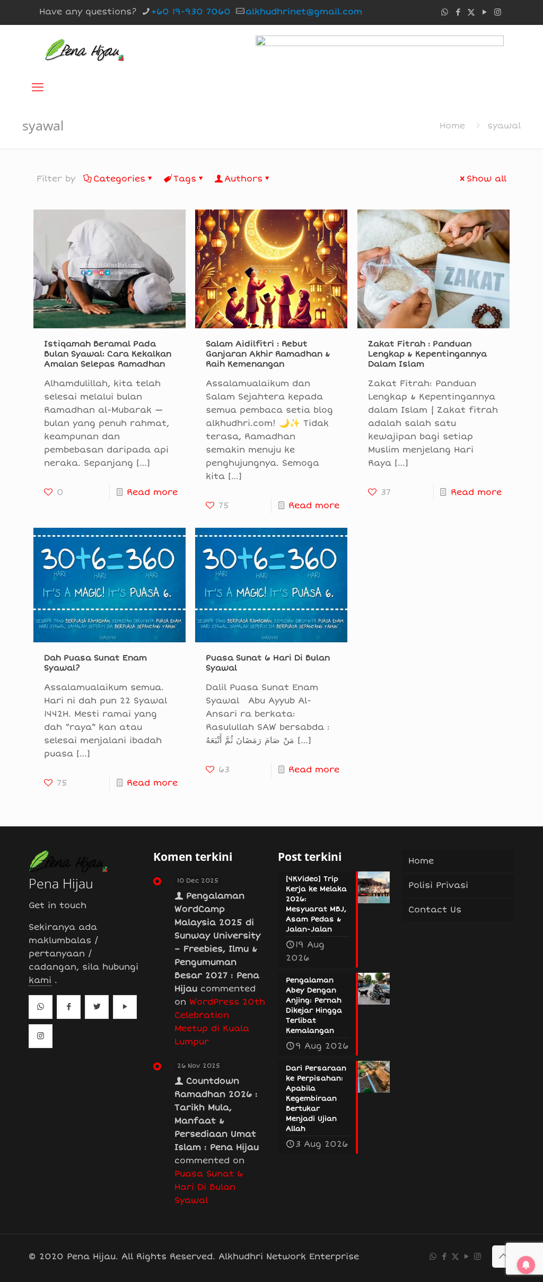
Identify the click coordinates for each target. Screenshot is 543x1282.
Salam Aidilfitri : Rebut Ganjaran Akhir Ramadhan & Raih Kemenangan (268, 354)
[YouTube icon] (484, 12)
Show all (486, 178)
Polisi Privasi (438, 885)
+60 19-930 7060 (191, 11)
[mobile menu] (38, 88)
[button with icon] (40, 1007)
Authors (243, 178)
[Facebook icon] (458, 12)
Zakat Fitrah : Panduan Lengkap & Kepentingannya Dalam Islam (427, 354)
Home (452, 125)
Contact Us (434, 909)
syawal (504, 125)
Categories (119, 178)
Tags (184, 178)
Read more (152, 492)
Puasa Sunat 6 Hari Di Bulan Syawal (208, 1187)
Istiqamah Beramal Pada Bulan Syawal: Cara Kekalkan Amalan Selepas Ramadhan (107, 354)
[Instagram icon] (498, 12)
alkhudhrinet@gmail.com (304, 11)
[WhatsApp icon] (445, 12)
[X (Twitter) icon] (471, 12)
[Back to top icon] (503, 1256)
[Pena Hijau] (84, 49)
